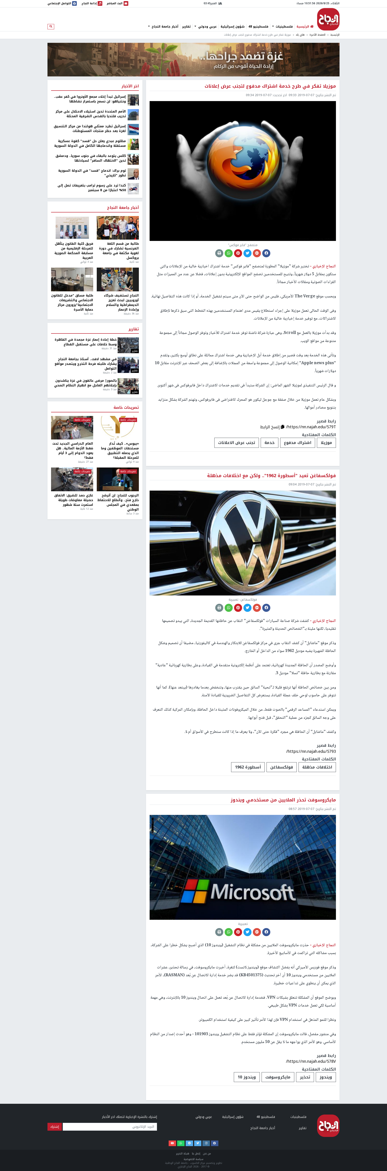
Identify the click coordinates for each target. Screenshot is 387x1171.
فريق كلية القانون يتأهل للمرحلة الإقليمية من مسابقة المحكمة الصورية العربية (73, 250)
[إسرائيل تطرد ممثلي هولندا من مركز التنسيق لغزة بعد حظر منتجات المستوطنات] (133, 129)
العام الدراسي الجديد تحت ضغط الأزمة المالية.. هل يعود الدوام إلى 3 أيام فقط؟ (72, 450)
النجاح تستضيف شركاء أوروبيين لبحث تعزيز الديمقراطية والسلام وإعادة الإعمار (121, 302)
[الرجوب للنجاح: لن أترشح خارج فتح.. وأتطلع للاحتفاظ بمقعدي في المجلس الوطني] (118, 479)
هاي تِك (300, 34)
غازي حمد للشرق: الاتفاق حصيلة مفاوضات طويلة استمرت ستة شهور (73, 500)
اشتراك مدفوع (297, 442)
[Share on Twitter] (247, 253)
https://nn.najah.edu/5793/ (311, 751)
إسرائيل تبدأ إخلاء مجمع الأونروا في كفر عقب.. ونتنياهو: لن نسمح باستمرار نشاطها (90, 99)
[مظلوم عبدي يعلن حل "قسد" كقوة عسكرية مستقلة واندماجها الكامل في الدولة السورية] (133, 144)
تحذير (305, 1077)
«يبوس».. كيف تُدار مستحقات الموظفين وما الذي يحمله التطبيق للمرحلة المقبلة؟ (120, 450)
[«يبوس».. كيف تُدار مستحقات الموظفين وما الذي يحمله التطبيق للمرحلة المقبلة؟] (118, 428)
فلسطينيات (284, 26)
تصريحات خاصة (126, 408)
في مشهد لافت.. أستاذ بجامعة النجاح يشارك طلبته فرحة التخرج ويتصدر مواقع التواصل (86, 364)
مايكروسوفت (277, 1077)
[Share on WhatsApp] (229, 253)
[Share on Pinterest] (238, 253)
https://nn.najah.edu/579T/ (311, 427)
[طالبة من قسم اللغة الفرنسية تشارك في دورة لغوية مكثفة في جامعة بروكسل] (118, 228)
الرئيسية (335, 34)
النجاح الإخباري (328, 19)
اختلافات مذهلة (317, 767)
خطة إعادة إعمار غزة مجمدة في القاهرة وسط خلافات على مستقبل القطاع (86, 342)
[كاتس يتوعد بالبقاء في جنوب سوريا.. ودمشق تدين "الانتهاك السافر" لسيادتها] (133, 159)
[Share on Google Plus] (257, 253)
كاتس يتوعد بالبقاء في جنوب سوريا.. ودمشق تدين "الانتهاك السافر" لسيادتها (91, 158)
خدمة (269, 442)
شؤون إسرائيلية (233, 26)
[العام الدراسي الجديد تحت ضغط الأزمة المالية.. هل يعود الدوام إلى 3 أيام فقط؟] (72, 428)
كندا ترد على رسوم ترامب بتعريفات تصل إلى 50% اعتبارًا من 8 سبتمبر (92, 188)
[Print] (219, 253)
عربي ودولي (207, 26)
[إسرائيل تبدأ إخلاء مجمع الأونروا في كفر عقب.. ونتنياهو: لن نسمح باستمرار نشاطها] (133, 100)
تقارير (186, 26)
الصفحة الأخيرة (317, 34)
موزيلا (326, 442)
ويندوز (326, 1077)
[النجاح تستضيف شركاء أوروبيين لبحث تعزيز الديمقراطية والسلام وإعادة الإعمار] (118, 279)
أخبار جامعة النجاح (164, 26)
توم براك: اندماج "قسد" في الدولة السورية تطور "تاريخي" (92, 173)
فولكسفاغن (281, 767)
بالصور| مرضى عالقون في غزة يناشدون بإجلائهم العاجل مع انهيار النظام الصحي (85, 383)
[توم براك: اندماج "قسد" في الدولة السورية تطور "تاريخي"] (133, 174)
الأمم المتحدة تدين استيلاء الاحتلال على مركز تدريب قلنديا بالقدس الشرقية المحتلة (91, 114)
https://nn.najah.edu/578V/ (311, 1061)
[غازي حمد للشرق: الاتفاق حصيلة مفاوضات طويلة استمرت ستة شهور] (72, 479)
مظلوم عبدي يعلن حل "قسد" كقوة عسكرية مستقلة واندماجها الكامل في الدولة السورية (90, 143)
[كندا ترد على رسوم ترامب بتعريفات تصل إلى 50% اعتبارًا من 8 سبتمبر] (133, 189)
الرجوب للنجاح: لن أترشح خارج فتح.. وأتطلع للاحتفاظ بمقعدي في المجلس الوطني (118, 502)
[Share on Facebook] (266, 253)
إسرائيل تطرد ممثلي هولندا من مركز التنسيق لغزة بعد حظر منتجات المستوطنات (90, 128)
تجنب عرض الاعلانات (236, 442)
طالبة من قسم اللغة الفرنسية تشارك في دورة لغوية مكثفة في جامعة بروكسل (119, 250)
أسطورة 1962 (248, 767)
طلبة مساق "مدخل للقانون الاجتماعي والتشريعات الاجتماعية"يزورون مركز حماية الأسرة (72, 302)
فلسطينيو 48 (258, 26)
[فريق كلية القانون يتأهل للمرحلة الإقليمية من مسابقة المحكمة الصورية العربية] (72, 228)
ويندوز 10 (247, 1077)
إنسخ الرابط (270, 427)
